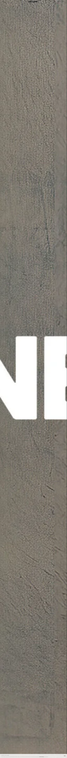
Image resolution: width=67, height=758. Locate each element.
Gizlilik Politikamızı (41, 756)
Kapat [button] (65, 755)
